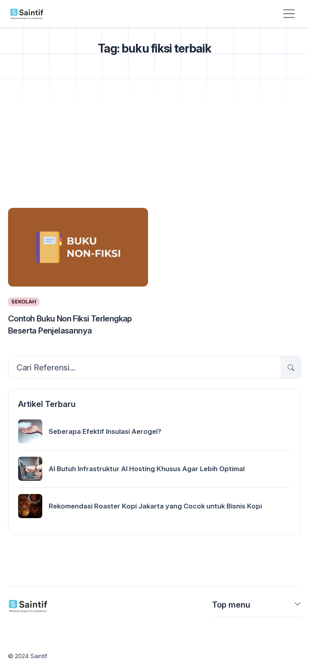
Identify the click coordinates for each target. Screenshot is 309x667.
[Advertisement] (154, 142)
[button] (297, 606)
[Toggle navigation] (288, 13)
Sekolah (23, 302)
